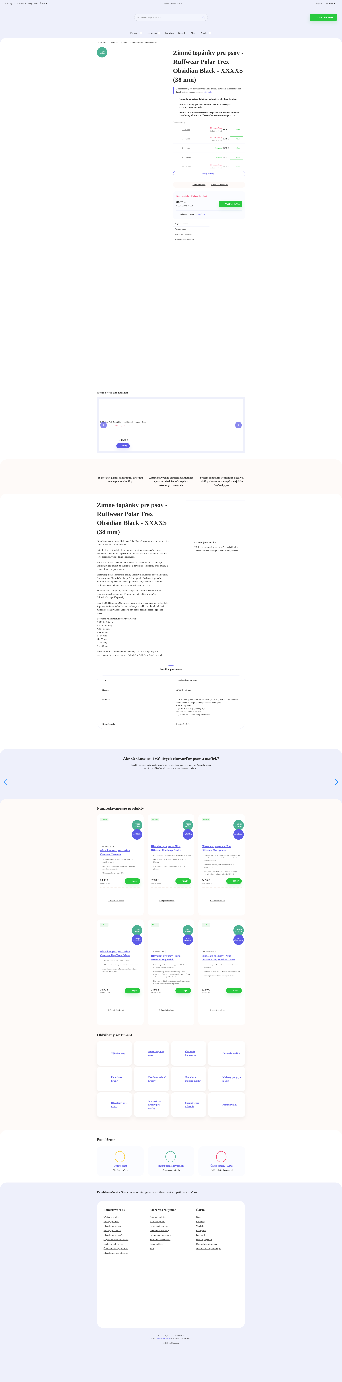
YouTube (200, 1226)
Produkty (114, 42)
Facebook (200, 1235)
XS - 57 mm (186, 167)
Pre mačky (152, 33)
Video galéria (156, 1244)
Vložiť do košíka (232, 204)
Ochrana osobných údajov (208, 1248)
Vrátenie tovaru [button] (180, 229)
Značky (204, 33)
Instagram (201, 1230)
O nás (198, 1217)
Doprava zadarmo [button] (181, 224)
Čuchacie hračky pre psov (116, 1248)
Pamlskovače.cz (102, 42)
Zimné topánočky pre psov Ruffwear (143, 42)
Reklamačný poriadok (160, 1235)
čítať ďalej (208, 92)
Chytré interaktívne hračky (116, 1239)
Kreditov (200, 214)
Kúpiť (237, 130)
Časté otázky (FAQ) (221, 1165)
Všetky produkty (111, 1217)
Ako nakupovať (20, 4)
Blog (30, 4)
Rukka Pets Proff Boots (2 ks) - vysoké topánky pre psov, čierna (123, 422)
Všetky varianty (208, 174)
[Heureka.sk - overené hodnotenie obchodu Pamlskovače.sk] (229, 227)
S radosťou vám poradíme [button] (184, 240)
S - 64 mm (186, 148)
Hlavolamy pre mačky (114, 1235)
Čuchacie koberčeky (113, 1244)
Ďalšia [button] (42, 4)
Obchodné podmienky (206, 1244)
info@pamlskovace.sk (171, 1165)
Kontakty (8, 4)
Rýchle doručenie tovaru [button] (184, 234)
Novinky (182, 33)
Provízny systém (204, 1239)
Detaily (124, 446)
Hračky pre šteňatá (112, 1230)
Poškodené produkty (159, 1230)
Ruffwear (124, 42)
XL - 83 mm (186, 157)
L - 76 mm (186, 130)
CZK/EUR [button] (329, 4)
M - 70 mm (186, 139)
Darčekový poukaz (159, 1226)
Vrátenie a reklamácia (160, 1239)
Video (36, 4)
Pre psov (134, 33)
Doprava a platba (158, 1217)
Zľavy (194, 33)
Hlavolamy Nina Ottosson (116, 1253)
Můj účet (319, 4)
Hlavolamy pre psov (113, 1226)
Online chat (120, 1165)
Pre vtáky (169, 33)
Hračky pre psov (111, 1221)
